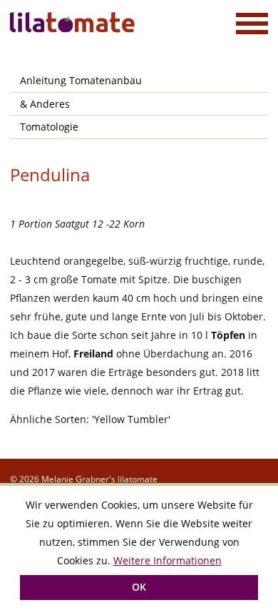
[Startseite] (74, 22)
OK (139, 587)
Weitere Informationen (167, 560)
